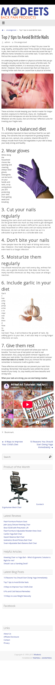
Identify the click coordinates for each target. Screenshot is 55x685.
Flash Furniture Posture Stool (15, 521)
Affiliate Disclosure (11, 637)
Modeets (37, 654)
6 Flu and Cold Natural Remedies (17, 591)
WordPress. (47, 658)
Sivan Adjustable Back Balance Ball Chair (20, 543)
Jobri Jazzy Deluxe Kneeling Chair (17, 524)
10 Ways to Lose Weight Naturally (17, 596)
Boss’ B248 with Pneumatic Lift (16, 527)
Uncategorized (11, 30)
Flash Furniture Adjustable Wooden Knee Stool (22, 531)
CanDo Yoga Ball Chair (13, 534)
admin (7, 42)
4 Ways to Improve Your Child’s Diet (12, 443)
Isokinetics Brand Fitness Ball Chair (18, 540)
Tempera (36, 658)
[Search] (50, 457)
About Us (7, 634)
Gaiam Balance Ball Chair (14, 537)
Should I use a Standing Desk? (16, 563)
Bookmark (9, 432)
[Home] (2, 30)
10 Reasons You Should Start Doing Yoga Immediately (41, 444)
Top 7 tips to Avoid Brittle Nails (16, 582)
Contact (7, 640)
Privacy (7, 643)
